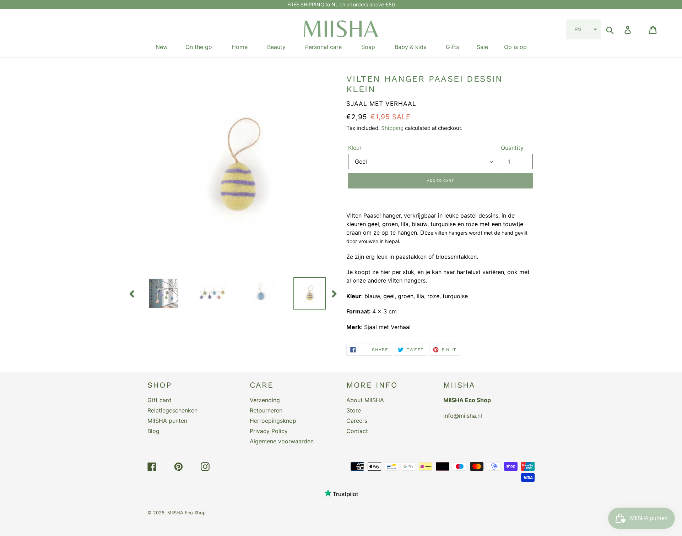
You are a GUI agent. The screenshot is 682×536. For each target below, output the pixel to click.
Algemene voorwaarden (282, 441)
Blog (153, 430)
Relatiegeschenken (172, 410)
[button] (583, 29)
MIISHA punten (167, 420)
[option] (158, 293)
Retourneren (266, 410)
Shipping (392, 128)
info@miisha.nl (462, 415)
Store (353, 410)
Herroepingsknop (273, 420)
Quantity (512, 147)
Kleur (355, 147)
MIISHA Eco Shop (186, 512)
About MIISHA (365, 400)
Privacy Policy (269, 430)
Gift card (159, 400)
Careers (356, 420)
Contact (357, 430)
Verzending (265, 400)
